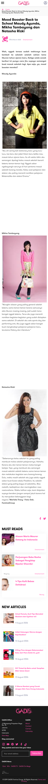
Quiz (4, 766)
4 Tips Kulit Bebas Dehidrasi (25, 583)
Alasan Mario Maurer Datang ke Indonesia (27, 538)
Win (8, 766)
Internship (29, 731)
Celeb (7, 9)
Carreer (28, 729)
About (27, 723)
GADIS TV (14, 766)
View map (5, 735)
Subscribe (36, 753)
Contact (28, 726)
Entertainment (27, 40)
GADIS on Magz (25, 766)
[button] (44, 518)
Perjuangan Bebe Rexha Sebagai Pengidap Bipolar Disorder (28, 560)
